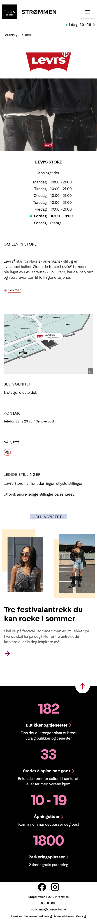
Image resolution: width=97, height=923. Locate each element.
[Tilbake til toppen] (82, 686)
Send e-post (45, 421)
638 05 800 (48, 903)
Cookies (16, 916)
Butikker (24, 35)
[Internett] (7, 452)
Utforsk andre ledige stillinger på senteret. (39, 494)
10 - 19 (80, 24)
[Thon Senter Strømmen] (29, 11)
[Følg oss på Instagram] (55, 887)
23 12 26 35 (24, 421)
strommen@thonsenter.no (48, 909)
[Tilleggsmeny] (87, 12)
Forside (9, 35)
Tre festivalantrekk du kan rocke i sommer (43, 614)
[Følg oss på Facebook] (42, 887)
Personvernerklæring (38, 916)
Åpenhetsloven (64, 916)
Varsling (81, 916)
